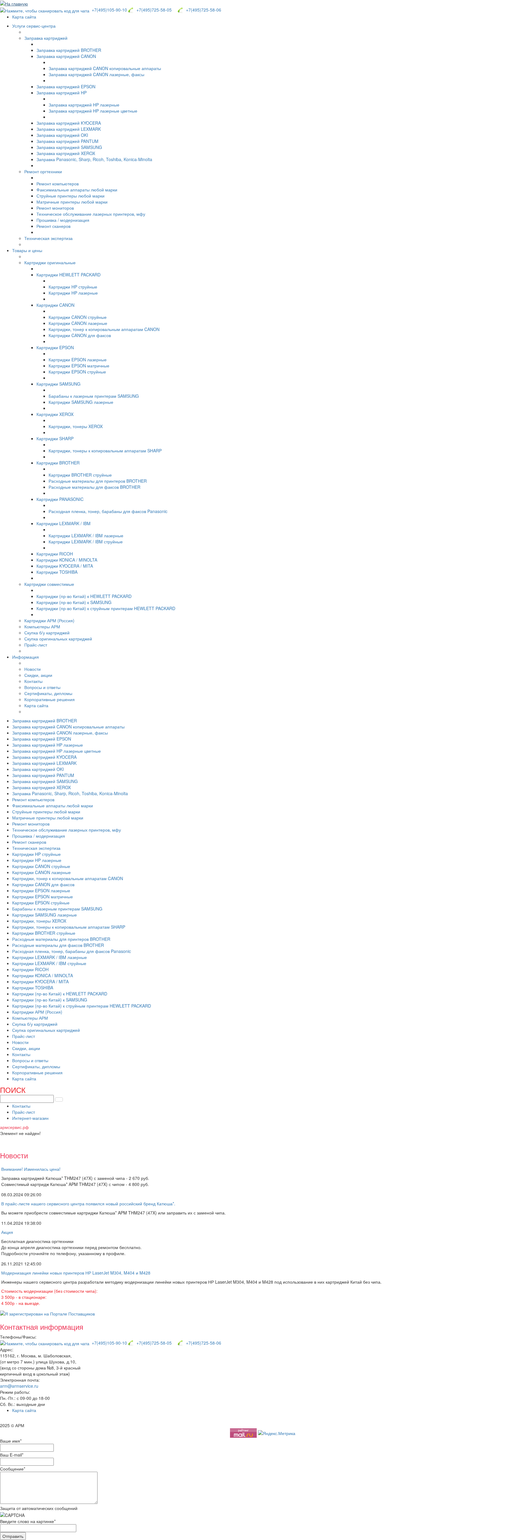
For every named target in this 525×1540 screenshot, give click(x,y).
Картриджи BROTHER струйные (80, 475)
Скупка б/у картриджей (47, 633)
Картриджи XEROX (55, 414)
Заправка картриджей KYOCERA (68, 123)
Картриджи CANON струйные (78, 317)
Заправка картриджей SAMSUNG (69, 147)
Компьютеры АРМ (42, 626)
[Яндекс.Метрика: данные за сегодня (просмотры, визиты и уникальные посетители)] (276, 1433)
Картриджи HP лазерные (73, 293)
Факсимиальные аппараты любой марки (76, 190)
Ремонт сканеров (53, 226)
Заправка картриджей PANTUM (67, 141)
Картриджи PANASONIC (60, 499)
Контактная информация (41, 1326)
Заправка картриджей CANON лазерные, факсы (96, 74)
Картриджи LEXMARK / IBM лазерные (86, 535)
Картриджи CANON (55, 305)
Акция (7, 1232)
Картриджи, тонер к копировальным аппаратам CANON (104, 329)
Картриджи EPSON (55, 347)
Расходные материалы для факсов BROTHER (94, 487)
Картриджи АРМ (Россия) (49, 620)
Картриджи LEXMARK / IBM (63, 523)
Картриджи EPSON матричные (79, 366)
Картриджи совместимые (49, 584)
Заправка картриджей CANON (66, 56)
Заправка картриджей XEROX (65, 153)
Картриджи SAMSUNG (58, 384)
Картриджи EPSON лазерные (78, 359)
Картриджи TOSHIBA (56, 572)
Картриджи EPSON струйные (77, 372)
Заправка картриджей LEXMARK (68, 129)
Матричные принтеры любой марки (72, 202)
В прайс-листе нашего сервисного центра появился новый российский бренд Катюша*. (88, 1204)
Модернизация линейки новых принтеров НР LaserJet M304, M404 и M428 (75, 1273)
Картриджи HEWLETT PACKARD (68, 275)
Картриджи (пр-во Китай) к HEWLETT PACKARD (84, 596)
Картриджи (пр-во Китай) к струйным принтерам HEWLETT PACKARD (105, 608)
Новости (32, 669)
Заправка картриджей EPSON (65, 86)
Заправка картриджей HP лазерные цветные (93, 111)
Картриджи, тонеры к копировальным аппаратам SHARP (105, 450)
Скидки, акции (38, 675)
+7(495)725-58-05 (153, 10)
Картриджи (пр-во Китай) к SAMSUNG (74, 602)
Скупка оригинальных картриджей (58, 639)
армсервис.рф (14, 1127)
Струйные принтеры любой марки (70, 196)
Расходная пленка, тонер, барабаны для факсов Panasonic (108, 511)
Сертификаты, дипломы (48, 693)
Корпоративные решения (49, 699)
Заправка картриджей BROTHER (68, 50)
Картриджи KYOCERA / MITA (64, 566)
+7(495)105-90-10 (109, 10)
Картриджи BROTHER (58, 463)
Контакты (33, 681)
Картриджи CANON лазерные (78, 323)
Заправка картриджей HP (61, 92)
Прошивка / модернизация (62, 220)
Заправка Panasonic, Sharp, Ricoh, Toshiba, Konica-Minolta (94, 159)
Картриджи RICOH (54, 554)
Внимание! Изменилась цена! (30, 1169)
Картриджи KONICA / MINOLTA (66, 560)
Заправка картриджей (45, 38)
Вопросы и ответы (42, 687)
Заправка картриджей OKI (62, 135)
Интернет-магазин (30, 1118)
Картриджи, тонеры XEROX (76, 426)
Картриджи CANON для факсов (80, 335)
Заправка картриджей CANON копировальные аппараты (105, 68)
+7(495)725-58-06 (202, 10)
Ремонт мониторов (55, 208)
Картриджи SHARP (55, 438)
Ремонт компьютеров (57, 184)
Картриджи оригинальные (50, 262)
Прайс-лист (35, 645)
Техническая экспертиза (48, 238)
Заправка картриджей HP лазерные (84, 105)
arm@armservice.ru (19, 1386)
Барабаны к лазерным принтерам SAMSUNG (94, 396)
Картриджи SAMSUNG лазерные (81, 402)
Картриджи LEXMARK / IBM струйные (86, 542)
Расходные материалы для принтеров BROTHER (98, 481)
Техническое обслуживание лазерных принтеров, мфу (90, 214)
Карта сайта (24, 17)
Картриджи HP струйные (73, 287)
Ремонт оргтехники (43, 171)
